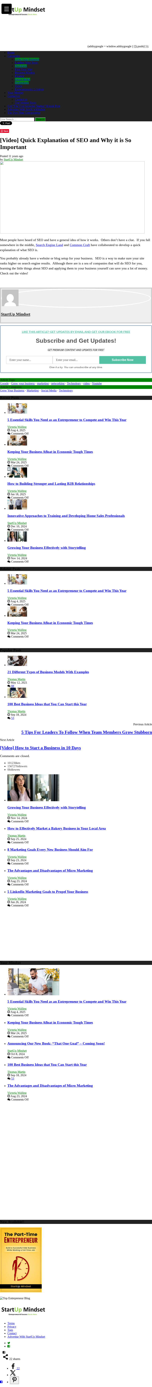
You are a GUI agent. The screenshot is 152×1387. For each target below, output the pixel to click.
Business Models (25, 72)
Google (4, 383)
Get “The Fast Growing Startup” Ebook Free (33, 106)
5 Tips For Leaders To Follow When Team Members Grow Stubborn (86, 732)
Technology (22, 82)
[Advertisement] (67, 27)
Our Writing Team (25, 102)
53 (12, 718)
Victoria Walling (17, 426)
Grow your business (23, 383)
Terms (11, 1323)
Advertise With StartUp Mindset (26, 109)
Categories (13, 56)
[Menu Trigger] (6, 9)
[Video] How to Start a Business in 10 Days (40, 747)
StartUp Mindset (13, 159)
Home (11, 52)
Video (18, 86)
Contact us (13, 96)
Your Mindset (15, 92)
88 (12, 685)
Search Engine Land (49, 245)
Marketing (21, 66)
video (86, 383)
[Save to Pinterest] (14, 1380)
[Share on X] (13, 1374)
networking (58, 383)
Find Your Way (24, 69)
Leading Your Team (26, 62)
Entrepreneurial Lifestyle (29, 89)
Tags (10, 1330)
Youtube (97, 383)
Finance (19, 76)
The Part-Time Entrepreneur (23, 112)
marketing (43, 383)
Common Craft (80, 245)
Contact (11, 1333)
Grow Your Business (27, 59)
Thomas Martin (16, 679)
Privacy (11, 1326)
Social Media (22, 79)
